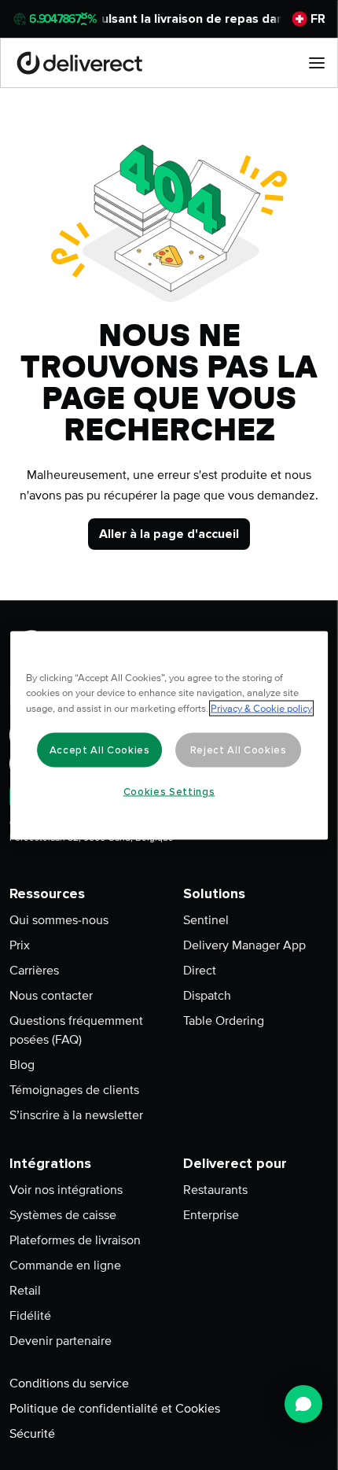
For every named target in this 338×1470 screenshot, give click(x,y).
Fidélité (30, 1316)
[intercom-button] (303, 1404)
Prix (19, 945)
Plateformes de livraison (75, 1240)
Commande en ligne (65, 1265)
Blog (22, 1065)
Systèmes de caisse (62, 1215)
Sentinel (206, 920)
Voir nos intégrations (66, 1190)
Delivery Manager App (244, 945)
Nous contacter (51, 996)
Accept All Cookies (100, 749)
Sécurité (32, 1434)
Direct (199, 970)
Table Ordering (223, 1021)
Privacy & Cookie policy (261, 708)
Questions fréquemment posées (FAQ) (76, 1030)
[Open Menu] (317, 62)
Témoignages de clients (74, 1090)
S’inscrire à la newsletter (76, 1115)
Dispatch (207, 996)
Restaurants (215, 1190)
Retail (25, 1291)
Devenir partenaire (60, 1341)
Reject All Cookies (238, 749)
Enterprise (211, 1215)
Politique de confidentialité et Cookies (114, 1409)
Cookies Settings (169, 791)
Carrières (34, 970)
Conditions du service (69, 1383)
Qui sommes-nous (58, 920)
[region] (169, 735)
